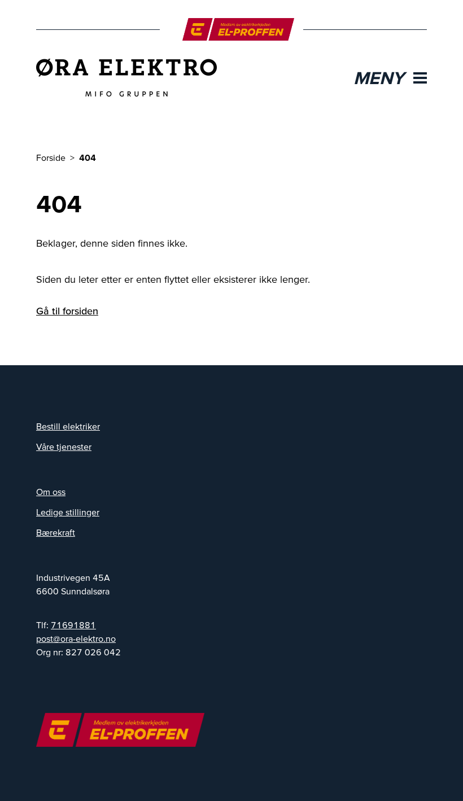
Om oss (50, 492)
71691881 (73, 625)
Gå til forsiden (67, 311)
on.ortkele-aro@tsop (76, 638)
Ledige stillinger (67, 512)
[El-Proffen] (238, 29)
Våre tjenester (63, 446)
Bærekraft (55, 532)
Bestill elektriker (68, 426)
